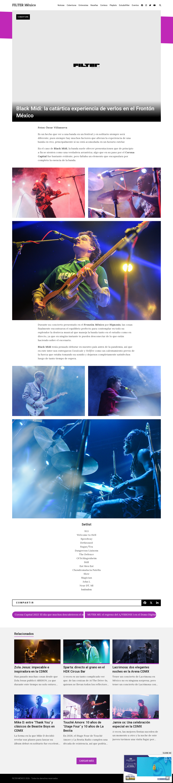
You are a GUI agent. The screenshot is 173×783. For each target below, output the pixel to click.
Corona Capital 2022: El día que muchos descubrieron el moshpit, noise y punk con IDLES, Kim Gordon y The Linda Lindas (49, 614)
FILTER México (24, 5)
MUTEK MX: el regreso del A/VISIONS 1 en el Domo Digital (121, 614)
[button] (161, 5)
